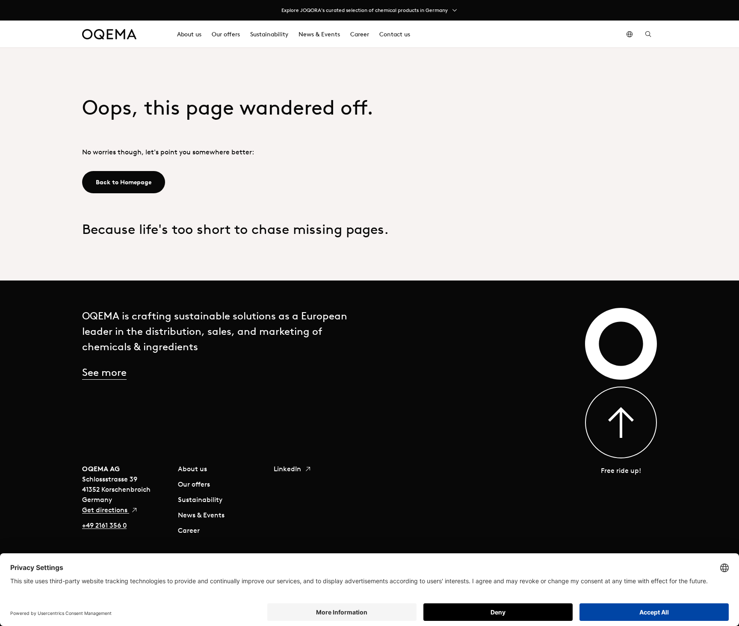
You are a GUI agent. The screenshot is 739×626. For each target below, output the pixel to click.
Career (189, 530)
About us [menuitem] (189, 34)
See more (104, 372)
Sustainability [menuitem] (269, 34)
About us (192, 468)
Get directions (105, 509)
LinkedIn (288, 468)
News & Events (201, 515)
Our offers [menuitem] (226, 34)
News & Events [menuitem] (319, 34)
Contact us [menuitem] (394, 34)
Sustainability (200, 499)
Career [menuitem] (359, 34)
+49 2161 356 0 (104, 525)
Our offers (194, 484)
